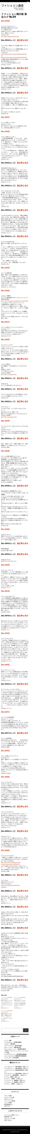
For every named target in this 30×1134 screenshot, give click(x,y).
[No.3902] (5, 291)
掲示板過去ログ (8, 1104)
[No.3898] (5, 451)
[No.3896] (5, 529)
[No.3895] (5, 565)
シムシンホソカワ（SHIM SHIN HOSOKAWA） (15, 1056)
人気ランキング (8, 1099)
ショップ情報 (8, 1102)
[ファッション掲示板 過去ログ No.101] (7, 1016)
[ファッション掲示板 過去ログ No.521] (7, 1003)
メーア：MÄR (7, 1040)
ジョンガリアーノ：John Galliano (13, 1066)
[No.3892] (5, 665)
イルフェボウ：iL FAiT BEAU (11, 1058)
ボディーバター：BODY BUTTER (12, 1047)
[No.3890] (5, 751)
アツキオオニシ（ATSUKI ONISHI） (13, 1042)
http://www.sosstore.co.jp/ (8, 825)
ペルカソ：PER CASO (9, 1044)
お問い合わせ (8, 1120)
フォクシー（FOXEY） (10, 1079)
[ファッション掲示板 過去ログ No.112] (20, 1003)
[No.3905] (5, 131)
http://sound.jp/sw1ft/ (10, 374)
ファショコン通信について (11, 1115)
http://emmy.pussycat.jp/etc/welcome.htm (16, 301)
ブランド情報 (8, 1096)
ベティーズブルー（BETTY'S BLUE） (13, 1046)
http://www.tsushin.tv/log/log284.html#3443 (14, 54)
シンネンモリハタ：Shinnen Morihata (14, 1070)
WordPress (17, 1131)
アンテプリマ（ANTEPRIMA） (12, 1075)
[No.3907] (5, 117)
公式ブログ (7, 1106)
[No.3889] (5, 777)
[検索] (25, 1030)
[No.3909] (5, 21)
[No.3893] (5, 633)
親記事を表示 (22, 40)
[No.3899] (5, 421)
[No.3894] (5, 591)
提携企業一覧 (8, 1117)
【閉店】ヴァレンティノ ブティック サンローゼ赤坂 (16, 1051)
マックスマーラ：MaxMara (11, 1080)
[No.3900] (5, 339)
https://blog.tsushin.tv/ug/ (11, 36)
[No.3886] (5, 850)
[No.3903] (5, 268)
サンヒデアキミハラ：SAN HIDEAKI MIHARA (15, 1054)
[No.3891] (5, 712)
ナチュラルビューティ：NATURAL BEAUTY (15, 1049)
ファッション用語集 (9, 1101)
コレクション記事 (9, 1097)
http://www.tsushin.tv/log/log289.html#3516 (14, 57)
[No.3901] (5, 322)
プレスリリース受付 (9, 1118)
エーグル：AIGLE (8, 1077)
